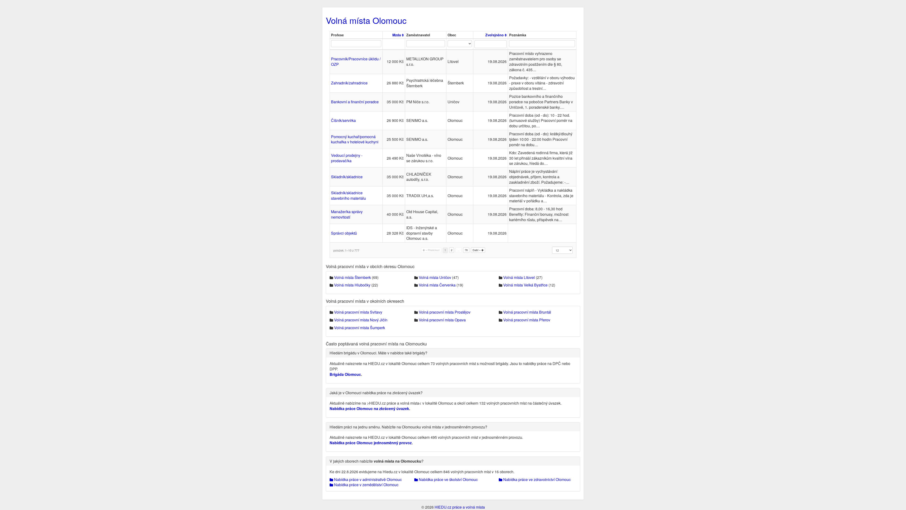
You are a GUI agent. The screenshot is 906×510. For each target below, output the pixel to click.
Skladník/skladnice (347, 176)
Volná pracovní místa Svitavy (358, 312)
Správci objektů (344, 233)
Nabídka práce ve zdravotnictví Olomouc (536, 479)
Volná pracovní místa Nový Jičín (360, 320)
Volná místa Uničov (435, 277)
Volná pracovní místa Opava (442, 320)
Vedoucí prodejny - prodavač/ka (346, 158)
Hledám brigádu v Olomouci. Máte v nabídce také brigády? (378, 353)
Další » (477, 250)
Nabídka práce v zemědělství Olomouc (365, 484)
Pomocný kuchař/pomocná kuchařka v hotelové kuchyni (354, 139)
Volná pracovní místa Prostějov (444, 312)
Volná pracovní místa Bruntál (527, 312)
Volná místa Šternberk (352, 277)
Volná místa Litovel (519, 277)
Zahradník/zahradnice (349, 83)
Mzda (397, 35)
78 (466, 250)
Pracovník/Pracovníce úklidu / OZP (356, 61)
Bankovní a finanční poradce (355, 101)
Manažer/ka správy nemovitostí (347, 214)
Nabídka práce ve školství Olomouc (448, 479)
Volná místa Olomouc (366, 20)
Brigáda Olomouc (345, 374)
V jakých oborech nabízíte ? (377, 461)
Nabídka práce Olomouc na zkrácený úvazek (369, 408)
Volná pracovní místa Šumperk (359, 327)
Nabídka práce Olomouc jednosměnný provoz (371, 442)
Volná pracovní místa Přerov (526, 320)
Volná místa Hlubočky (352, 285)
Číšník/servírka (343, 120)
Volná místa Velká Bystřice (525, 285)
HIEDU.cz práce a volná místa (460, 507)
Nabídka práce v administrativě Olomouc (367, 479)
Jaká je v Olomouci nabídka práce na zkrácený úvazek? (376, 392)
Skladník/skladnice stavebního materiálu (348, 195)
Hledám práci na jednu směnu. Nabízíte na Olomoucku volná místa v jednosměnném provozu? (408, 427)
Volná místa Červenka (437, 285)
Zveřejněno (495, 35)
